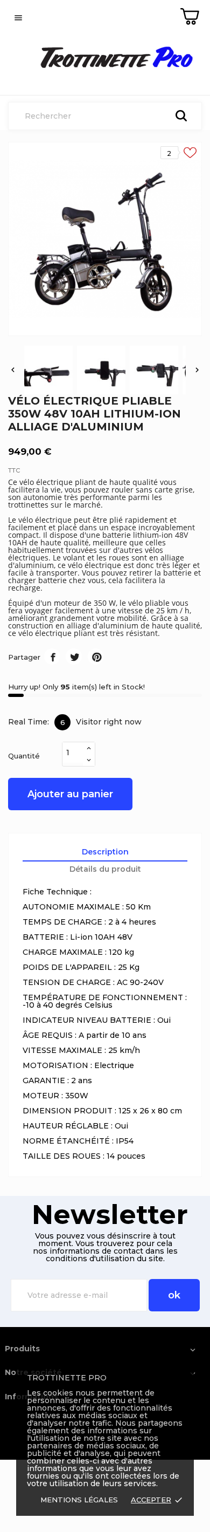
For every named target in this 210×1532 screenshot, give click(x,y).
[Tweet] (73, 656)
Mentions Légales (79, 1499)
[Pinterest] (95, 656)
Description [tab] (105, 852)
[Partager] (52, 656)
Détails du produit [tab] (105, 869)
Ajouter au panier (70, 794)
